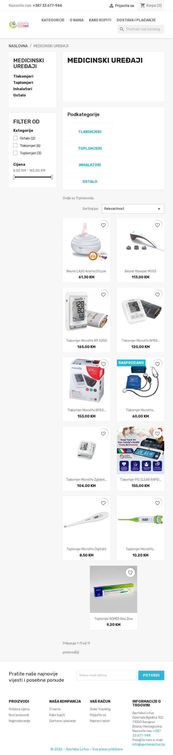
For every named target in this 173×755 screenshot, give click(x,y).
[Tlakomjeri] (89, 126)
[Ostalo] (89, 175)
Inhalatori (22, 89)
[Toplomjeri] (89, 142)
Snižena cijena (19, 709)
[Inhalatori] (89, 159)
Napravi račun (100, 721)
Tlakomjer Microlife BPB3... (86, 410)
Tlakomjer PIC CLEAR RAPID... (140, 480)
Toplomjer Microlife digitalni (86, 549)
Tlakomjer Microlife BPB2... (140, 341)
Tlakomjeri (23, 76)
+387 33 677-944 (47, 5)
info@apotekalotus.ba (148, 744)
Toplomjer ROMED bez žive (113, 619)
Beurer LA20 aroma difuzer (86, 271)
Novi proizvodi (19, 715)
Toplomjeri (23, 82)
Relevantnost (133, 209)
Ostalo (19, 95)
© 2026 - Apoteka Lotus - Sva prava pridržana (86, 749)
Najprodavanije (19, 721)
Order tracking (100, 709)
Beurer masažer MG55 (140, 271)
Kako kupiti (100, 20)
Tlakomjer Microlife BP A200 (86, 341)
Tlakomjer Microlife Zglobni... (86, 480)
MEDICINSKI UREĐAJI (28, 63)
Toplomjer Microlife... (140, 549)
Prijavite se (98, 715)
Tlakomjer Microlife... (140, 410)
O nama (77, 20)
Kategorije (52, 20)
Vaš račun (100, 701)
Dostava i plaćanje (136, 20)
